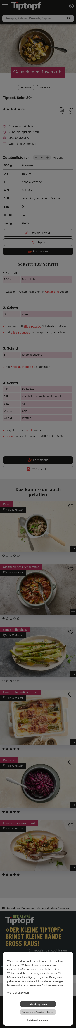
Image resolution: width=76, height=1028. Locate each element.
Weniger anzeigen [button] (18, 992)
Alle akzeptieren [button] (38, 1004)
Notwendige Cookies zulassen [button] (38, 1012)
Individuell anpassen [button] (38, 1020)
